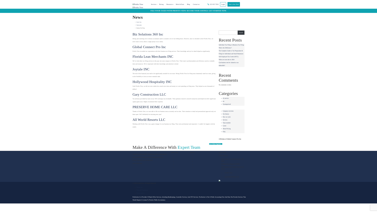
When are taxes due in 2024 (226, 59)
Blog (188, 4)
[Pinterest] (143, 166)
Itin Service (197, 158)
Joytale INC (141, 69)
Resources (170, 4)
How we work (227, 117)
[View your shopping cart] (242, 4)
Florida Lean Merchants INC (153, 56)
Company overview (228, 111)
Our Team (177, 164)
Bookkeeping (197, 155)
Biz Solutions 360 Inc (148, 34)
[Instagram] (136, 166)
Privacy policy (140, 193)
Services (153, 4)
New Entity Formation (200, 167)
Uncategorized (227, 104)
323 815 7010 (214, 4)
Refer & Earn (180, 4)
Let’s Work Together (215, 144)
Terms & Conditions (142, 190)
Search (241, 32)
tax (223, 101)
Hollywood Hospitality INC (152, 82)
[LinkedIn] (140, 166)
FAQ (224, 131)
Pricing (161, 4)
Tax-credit (197, 164)
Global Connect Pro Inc (149, 47)
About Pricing (227, 128)
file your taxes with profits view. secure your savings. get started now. (188, 11)
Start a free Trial (234, 4)
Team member (227, 123)
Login (223, 4)
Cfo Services (178, 155)
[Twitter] (146, 166)
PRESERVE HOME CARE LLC (155, 107)
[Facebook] (133, 166)
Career (224, 126)
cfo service (226, 98)
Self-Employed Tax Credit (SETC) (229, 56)
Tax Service (197, 161)
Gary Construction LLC (149, 94)
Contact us (196, 4)
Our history (226, 114)
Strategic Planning (180, 158)
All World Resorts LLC (149, 120)
